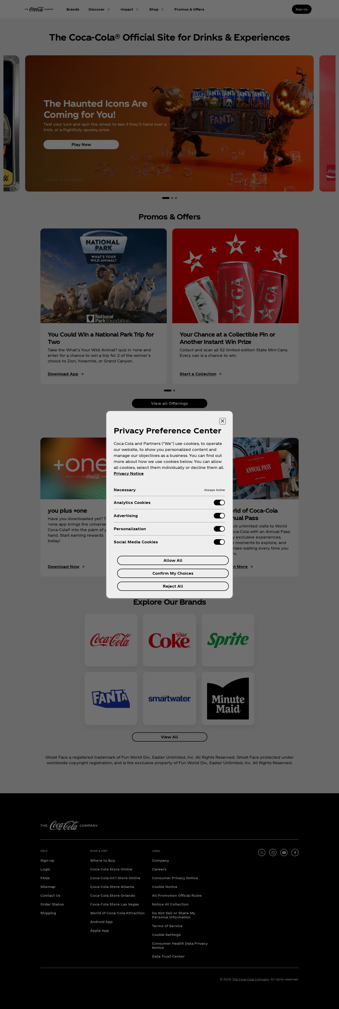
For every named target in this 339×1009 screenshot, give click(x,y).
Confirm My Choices (172, 573)
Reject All (173, 586)
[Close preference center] (222, 421)
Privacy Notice (129, 473)
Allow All (173, 560)
